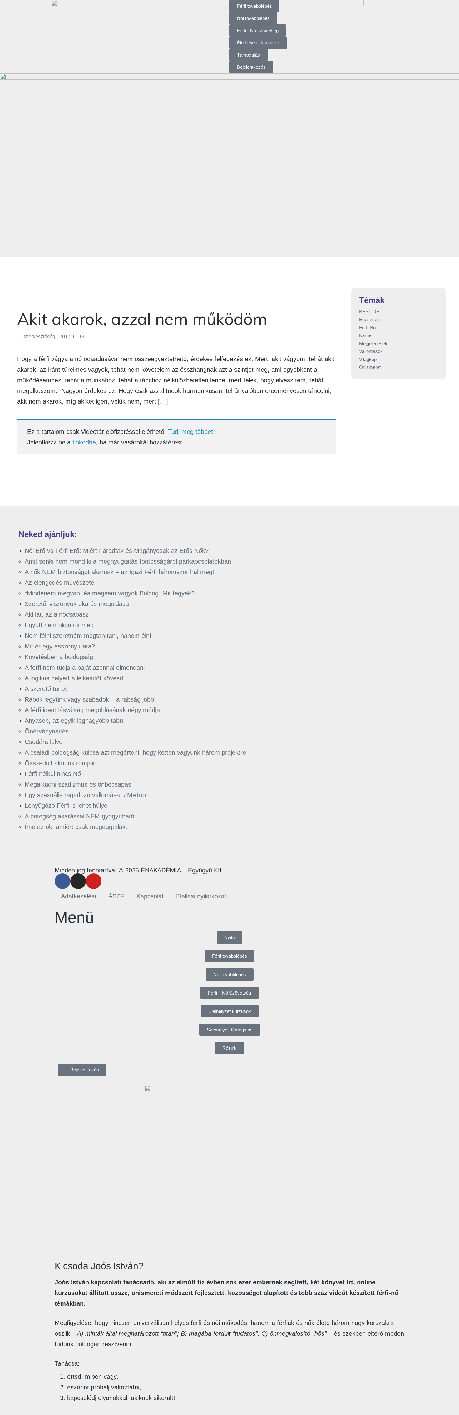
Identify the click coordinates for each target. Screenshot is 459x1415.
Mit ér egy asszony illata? (60, 646)
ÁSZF (116, 896)
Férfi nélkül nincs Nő (53, 773)
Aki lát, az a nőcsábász (57, 614)
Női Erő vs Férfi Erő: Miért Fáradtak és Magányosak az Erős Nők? (117, 550)
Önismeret (370, 367)
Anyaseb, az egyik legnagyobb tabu (74, 720)
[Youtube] (93, 881)
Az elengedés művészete (59, 582)
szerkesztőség (39, 336)
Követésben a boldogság (59, 656)
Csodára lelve (43, 741)
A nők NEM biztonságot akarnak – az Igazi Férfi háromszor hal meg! (119, 571)
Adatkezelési (78, 896)
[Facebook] (62, 881)
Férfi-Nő (367, 327)
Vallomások (371, 351)
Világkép (368, 359)
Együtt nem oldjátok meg (59, 625)
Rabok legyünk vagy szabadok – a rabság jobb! (90, 699)
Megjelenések (373, 343)
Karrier (366, 335)
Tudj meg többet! (191, 431)
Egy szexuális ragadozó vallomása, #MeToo (85, 795)
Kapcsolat (150, 896)
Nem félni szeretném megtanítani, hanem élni (88, 635)
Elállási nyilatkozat (201, 896)
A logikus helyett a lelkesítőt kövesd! (75, 678)
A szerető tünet (46, 688)
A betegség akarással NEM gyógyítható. (80, 816)
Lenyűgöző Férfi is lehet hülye (66, 805)
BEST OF (369, 311)
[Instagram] (78, 881)
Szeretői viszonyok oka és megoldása (77, 603)
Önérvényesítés (47, 731)
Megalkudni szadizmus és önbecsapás (78, 784)
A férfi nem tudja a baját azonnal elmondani (85, 667)
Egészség (369, 319)
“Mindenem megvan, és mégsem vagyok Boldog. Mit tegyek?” (111, 593)
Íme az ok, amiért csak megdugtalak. (76, 826)
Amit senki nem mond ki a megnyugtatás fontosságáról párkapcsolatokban (128, 561)
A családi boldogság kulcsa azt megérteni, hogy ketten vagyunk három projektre (135, 752)
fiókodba (84, 442)
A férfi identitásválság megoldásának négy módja (92, 710)
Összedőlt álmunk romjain (60, 763)
